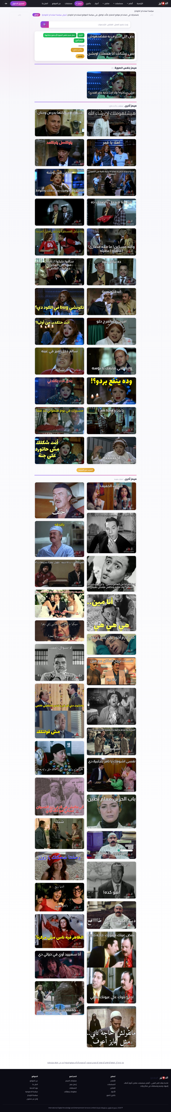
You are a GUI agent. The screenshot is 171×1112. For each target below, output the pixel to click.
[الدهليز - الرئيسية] (163, 3)
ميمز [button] (80, 3)
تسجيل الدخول (18, 3)
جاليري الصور (111, 1095)
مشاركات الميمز (71, 1080)
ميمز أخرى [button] (79, 40)
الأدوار (113, 1091)
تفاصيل (79, 56)
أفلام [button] (131, 3)
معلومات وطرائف (70, 1091)
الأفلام (113, 1080)
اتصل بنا (45, 3)
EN (6, 3)
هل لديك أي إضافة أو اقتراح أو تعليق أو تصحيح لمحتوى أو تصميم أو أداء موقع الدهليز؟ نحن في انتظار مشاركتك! (85, 1062)
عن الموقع (56, 3)
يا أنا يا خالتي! (77, 50)
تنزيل (81, 35)
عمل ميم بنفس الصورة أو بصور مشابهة (60, 35)
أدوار (97, 3)
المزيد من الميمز (85, 470)
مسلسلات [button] (119, 3)
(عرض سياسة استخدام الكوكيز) (54, 15)
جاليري (88, 3)
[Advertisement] (19, 54)
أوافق (36, 14)
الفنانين (112, 1088)
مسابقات (68, 3)
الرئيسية (140, 3)
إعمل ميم (73, 1084)
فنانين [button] (106, 3)
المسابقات (73, 1088)
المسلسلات (111, 1084)
